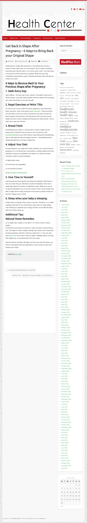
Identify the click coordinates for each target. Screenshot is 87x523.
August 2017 (65, 402)
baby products (70, 87)
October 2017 (65, 397)
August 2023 (65, 235)
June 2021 (64, 299)
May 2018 (64, 379)
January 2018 (65, 389)
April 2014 (64, 455)
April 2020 (64, 322)
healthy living (68, 118)
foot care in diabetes (65, 103)
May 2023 (64, 243)
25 (65, 499)
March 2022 (65, 279)
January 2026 (65, 222)
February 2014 (65, 460)
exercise (67, 98)
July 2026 (64, 207)
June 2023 (64, 240)
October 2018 (65, 366)
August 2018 (65, 371)
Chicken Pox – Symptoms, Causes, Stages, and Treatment (33, 275)
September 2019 (66, 340)
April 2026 (64, 215)
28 (73, 499)
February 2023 (65, 251)
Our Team (10, 61)
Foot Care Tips (75, 103)
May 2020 (64, 320)
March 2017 (65, 414)
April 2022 (64, 276)
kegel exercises (35, 111)
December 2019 (66, 333)
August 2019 (65, 343)
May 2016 (64, 437)
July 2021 (64, 297)
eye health (63, 101)
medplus (65, 126)
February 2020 (65, 327)
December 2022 (66, 256)
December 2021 (66, 286)
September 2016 (66, 427)
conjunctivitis (72, 90)
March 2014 (65, 458)
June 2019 (64, 348)
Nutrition (68, 132)
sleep (73, 144)
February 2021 (65, 309)
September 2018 (66, 368)
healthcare (67, 109)
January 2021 (65, 312)
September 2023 (66, 233)
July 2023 (64, 238)
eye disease (74, 98)
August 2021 (65, 294)
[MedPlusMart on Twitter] (74, 9)
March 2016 (65, 443)
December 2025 (66, 225)
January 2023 (65, 253)
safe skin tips (67, 138)
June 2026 (64, 210)
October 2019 (65, 338)
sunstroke (76, 150)
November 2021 (66, 289)
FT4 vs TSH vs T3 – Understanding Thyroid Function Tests (71, 173)
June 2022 (64, 271)
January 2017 (65, 420)
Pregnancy (37, 38)
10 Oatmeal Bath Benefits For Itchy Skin (20, 270)
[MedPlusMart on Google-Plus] (77, 9)
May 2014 (64, 453)
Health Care (14, 38)
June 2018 (64, 376)
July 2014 (64, 448)
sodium (78, 144)
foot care (77, 101)
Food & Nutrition (25, 38)
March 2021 (65, 307)
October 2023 (65, 230)
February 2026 (65, 220)
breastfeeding (11, 135)
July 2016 (64, 432)
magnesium (63, 121)
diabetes (62, 93)
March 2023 (65, 248)
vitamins (62, 153)
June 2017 (64, 407)
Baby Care (62, 87)
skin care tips (69, 143)
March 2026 (65, 217)
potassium (63, 135)
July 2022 (64, 269)
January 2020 (65, 330)
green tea (12, 235)
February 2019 (65, 358)
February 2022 (65, 281)
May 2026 (64, 212)
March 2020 (65, 325)
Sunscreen (66, 149)
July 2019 (64, 345)
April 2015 (64, 445)
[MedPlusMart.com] (70, 60)
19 (67, 496)
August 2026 (65, 205)
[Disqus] (30, 305)
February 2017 (65, 417)
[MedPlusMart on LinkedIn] (83, 9)
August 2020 (65, 317)
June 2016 (64, 435)
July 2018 (64, 373)
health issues (68, 112)
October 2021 (65, 292)
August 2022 (65, 266)
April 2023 (64, 246)
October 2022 (65, 261)
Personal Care (48, 38)
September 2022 (66, 263)
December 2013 (66, 466)
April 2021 (64, 304)
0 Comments (44, 61)
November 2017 (66, 394)
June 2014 (64, 450)
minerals (62, 132)
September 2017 (66, 399)
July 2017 (64, 404)
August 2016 (65, 430)
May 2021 (64, 302)
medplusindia (68, 129)
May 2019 (64, 350)
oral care (74, 132)
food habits (70, 101)
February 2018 (65, 386)
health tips (66, 115)
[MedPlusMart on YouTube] (80, 9)
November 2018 (66, 363)
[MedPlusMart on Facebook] (71, 9)
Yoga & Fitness (60, 38)
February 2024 (65, 228)
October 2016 (65, 425)
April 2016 (64, 440)
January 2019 (65, 361)
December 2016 (66, 422)
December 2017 (66, 391)
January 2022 (65, 284)
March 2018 (65, 384)
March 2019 (65, 356)
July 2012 (64, 468)
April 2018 (64, 381)
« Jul (61, 506)
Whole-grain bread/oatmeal (17, 173)
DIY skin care (69, 95)
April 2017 (64, 412)
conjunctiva (63, 90)
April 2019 (64, 353)
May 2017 (64, 409)
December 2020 (66, 315)
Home (5, 38)
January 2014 (65, 463)
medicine (73, 120)
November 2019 (66, 335)
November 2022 (66, 258)
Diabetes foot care (71, 92)
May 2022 (64, 274)
